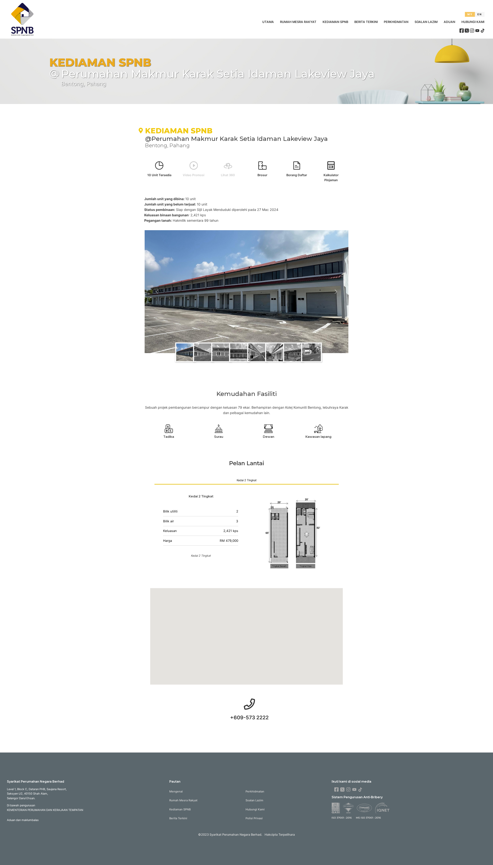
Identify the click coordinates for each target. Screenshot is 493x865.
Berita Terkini (366, 22)
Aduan (449, 22)
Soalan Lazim (426, 22)
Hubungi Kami (472, 22)
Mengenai (176, 791)
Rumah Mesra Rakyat (298, 22)
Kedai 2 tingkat (247, 480)
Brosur (262, 175)
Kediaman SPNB (335, 22)
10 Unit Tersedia (159, 175)
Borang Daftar (296, 175)
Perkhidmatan (396, 22)
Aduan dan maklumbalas (23, 820)
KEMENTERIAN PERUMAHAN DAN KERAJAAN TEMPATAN (45, 810)
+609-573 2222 (249, 717)
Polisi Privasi (254, 818)
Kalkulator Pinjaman (331, 177)
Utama (268, 22)
